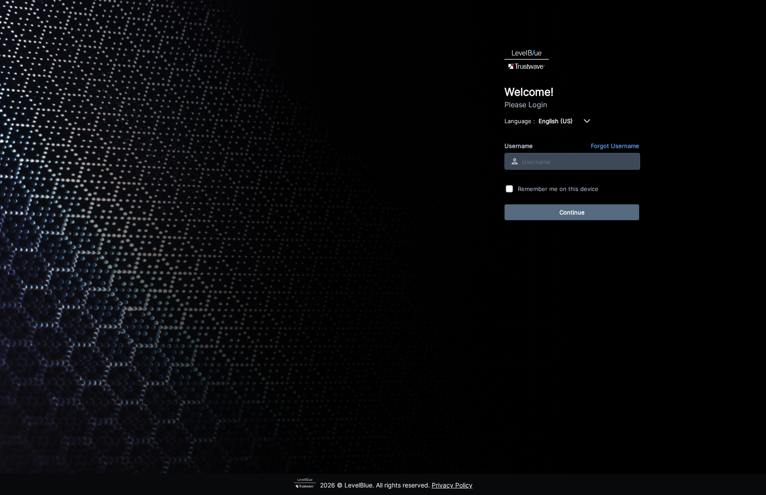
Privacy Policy (452, 485)
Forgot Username (615, 145)
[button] (587, 121)
